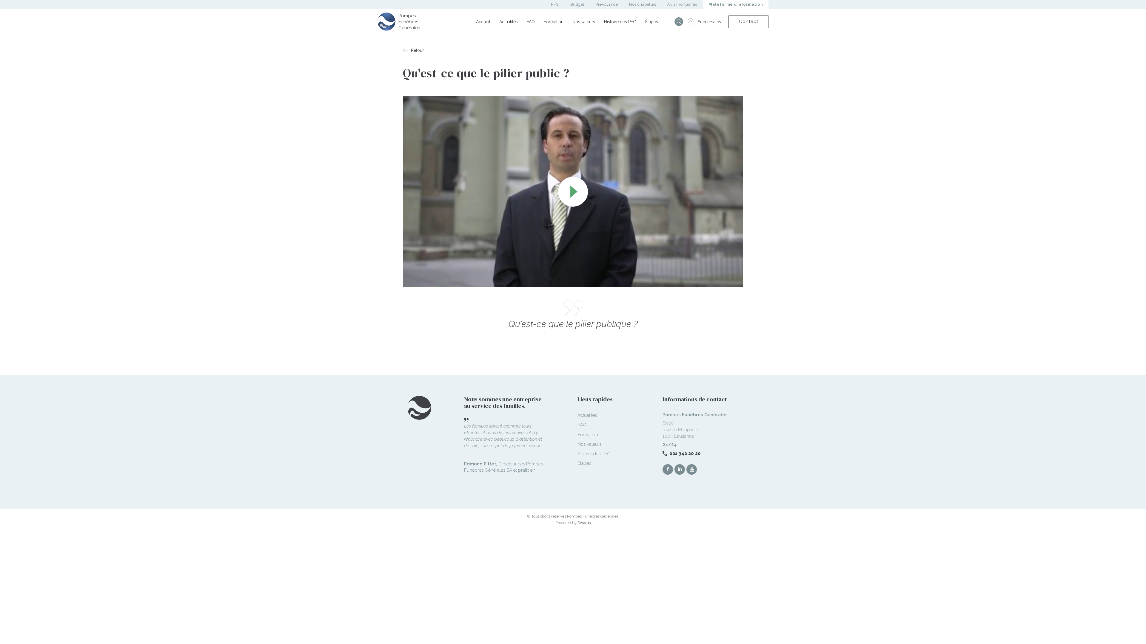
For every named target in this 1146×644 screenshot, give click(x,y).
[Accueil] (386, 21)
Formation (553, 21)
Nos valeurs (583, 21)
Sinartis (584, 523)
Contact (748, 21)
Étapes (651, 21)
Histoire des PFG (620, 21)
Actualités (508, 21)
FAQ (531, 21)
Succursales (709, 21)
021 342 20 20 (685, 453)
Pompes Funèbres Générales (409, 21)
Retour (417, 50)
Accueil (483, 21)
